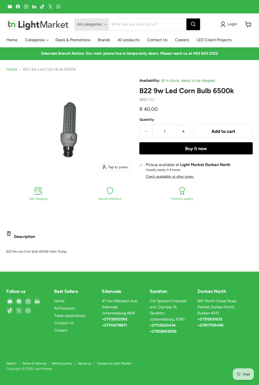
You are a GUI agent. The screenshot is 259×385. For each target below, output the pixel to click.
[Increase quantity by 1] (183, 131)
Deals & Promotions (72, 39)
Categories (35, 39)
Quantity (146, 120)
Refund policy (62, 363)
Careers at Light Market (114, 363)
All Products (64, 308)
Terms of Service (34, 363)
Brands (104, 39)
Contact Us (157, 39)
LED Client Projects (214, 39)
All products (128, 39)
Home (11, 39)
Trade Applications (69, 315)
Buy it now (196, 148)
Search (11, 363)
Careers (182, 39)
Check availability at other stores (170, 176)
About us (84, 363)
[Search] (193, 24)
